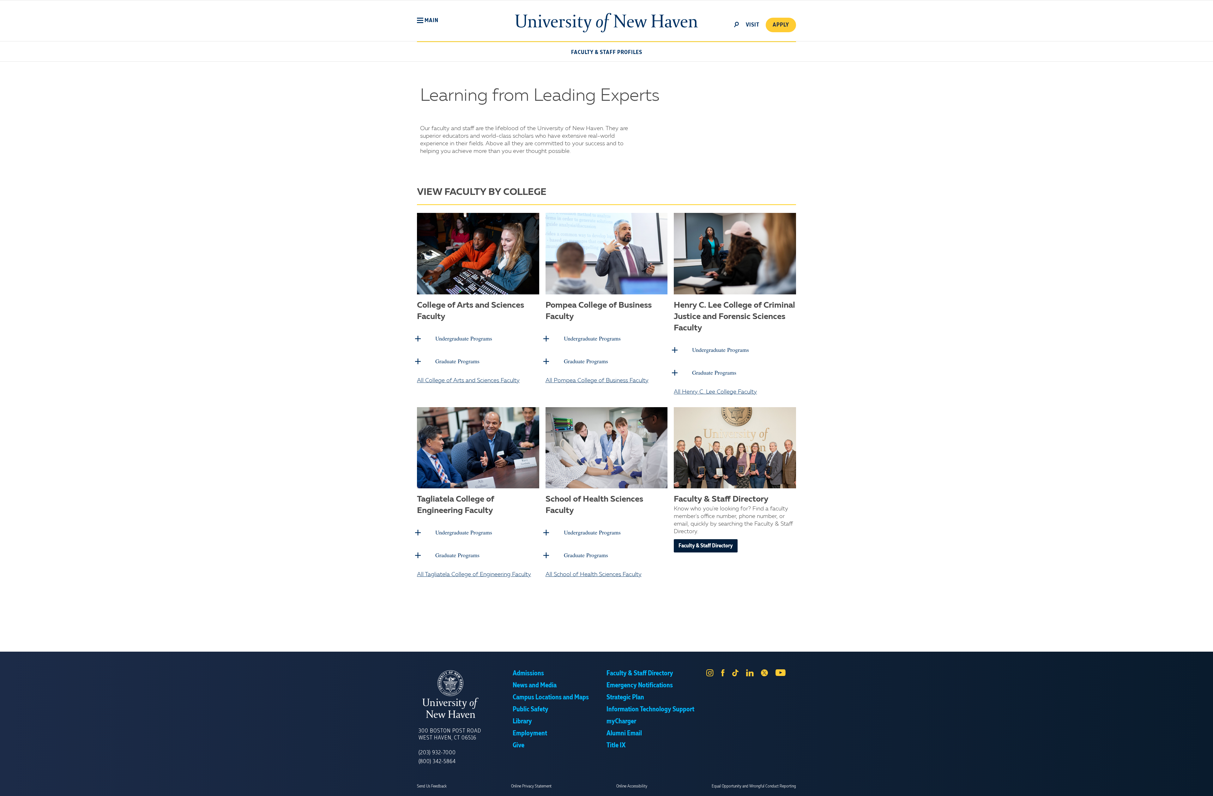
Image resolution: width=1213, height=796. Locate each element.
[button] (427, 20)
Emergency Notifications (639, 685)
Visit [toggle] (752, 25)
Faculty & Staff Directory (706, 546)
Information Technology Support (650, 709)
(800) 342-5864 (437, 761)
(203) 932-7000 (437, 753)
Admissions (528, 673)
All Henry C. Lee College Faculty (715, 392)
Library (522, 721)
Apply (781, 25)
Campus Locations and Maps (551, 697)
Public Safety (530, 709)
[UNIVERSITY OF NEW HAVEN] (466, 694)
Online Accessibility (631, 786)
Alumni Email (624, 733)
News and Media (535, 685)
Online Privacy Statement (531, 786)
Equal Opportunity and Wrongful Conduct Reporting (754, 786)
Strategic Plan (625, 697)
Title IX (615, 745)
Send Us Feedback (432, 786)
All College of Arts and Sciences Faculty (468, 380)
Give (518, 745)
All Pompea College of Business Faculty (597, 380)
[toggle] (736, 24)
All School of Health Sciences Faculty (594, 574)
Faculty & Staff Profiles (606, 52)
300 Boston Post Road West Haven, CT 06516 (450, 734)
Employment (530, 733)
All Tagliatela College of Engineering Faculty (474, 574)
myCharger (621, 721)
